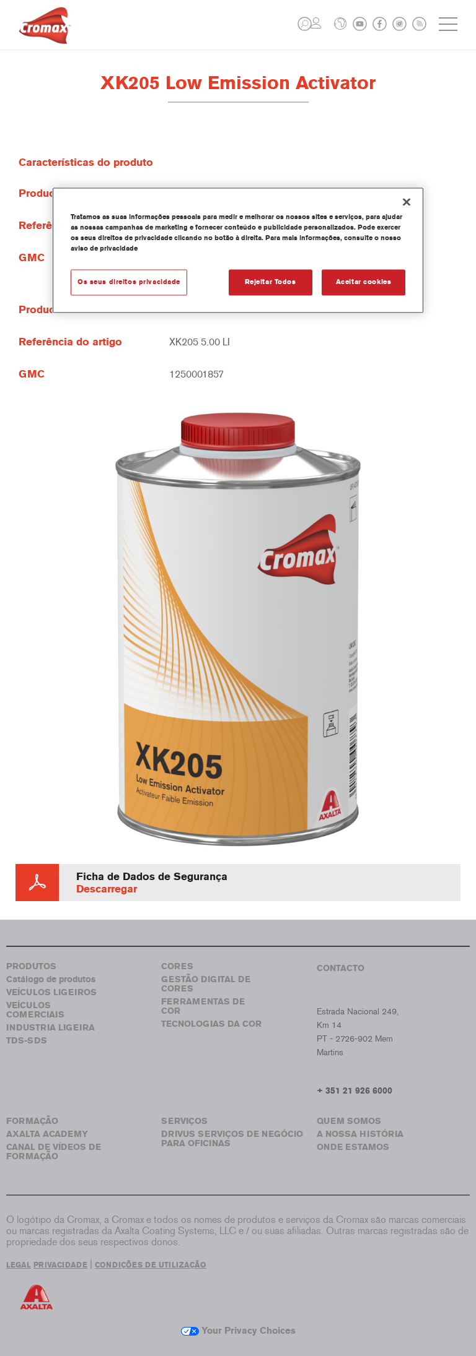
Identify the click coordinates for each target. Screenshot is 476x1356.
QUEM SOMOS (349, 1121)
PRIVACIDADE (60, 1265)
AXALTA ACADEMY (47, 1134)
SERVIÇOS (184, 1121)
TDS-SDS (26, 1040)
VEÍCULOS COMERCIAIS (35, 1010)
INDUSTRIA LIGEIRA (50, 1027)
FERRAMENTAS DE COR (203, 1006)
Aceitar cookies (364, 281)
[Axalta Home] (45, 35)
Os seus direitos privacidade (128, 281)
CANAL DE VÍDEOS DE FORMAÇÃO (53, 1151)
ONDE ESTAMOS (353, 1147)
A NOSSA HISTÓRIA (360, 1134)
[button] (305, 24)
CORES (177, 966)
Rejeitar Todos (270, 281)
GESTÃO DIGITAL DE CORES (205, 984)
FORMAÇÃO (32, 1121)
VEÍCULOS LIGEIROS (51, 992)
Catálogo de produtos (50, 979)
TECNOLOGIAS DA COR (211, 1024)
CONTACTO (340, 968)
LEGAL (18, 1265)
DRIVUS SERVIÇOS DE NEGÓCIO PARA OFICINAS (232, 1138)
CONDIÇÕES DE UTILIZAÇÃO (150, 1265)
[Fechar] (406, 201)
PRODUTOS (31, 966)
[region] (238, 250)
